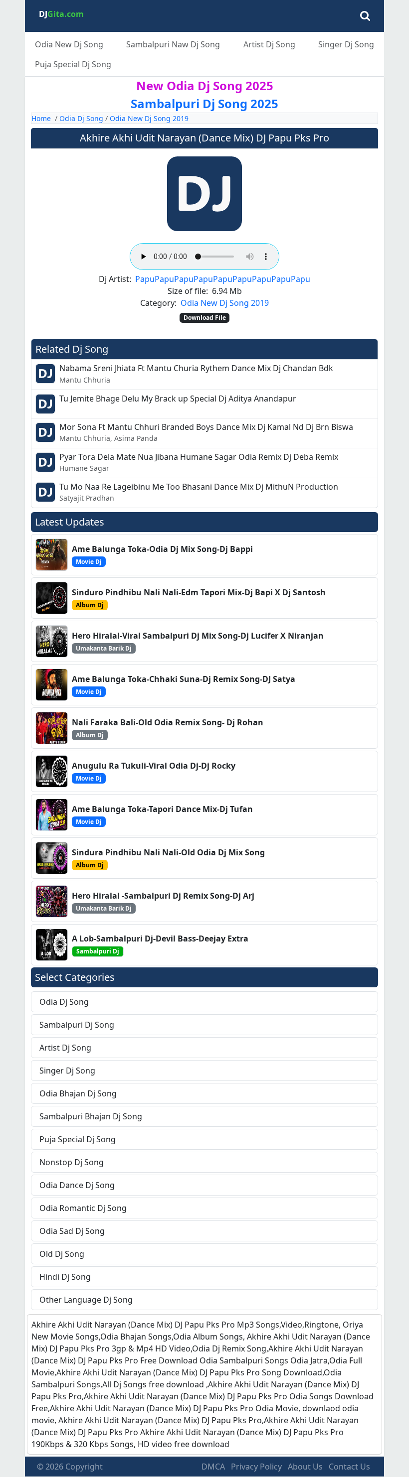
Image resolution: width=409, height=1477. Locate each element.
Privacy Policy (256, 1466)
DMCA (213, 1466)
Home (41, 118)
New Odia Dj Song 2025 (204, 85)
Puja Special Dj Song (73, 64)
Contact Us (349, 1466)
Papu (145, 278)
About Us (305, 1466)
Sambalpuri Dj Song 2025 (204, 103)
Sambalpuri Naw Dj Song (173, 44)
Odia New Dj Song (69, 44)
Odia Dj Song (81, 118)
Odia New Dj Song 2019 (149, 118)
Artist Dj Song (269, 44)
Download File (205, 317)
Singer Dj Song (346, 44)
